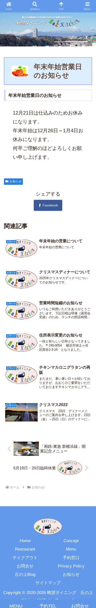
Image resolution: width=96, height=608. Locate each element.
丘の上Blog (25, 574)
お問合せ (25, 566)
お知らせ (15, 181)
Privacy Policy (71, 566)
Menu (71, 549)
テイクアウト (25, 557)
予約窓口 (71, 557)
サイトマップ (48, 582)
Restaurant (25, 549)
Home (25, 540)
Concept (71, 540)
